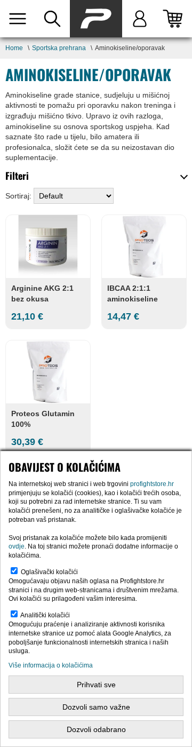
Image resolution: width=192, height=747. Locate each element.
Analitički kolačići (45, 615)
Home (14, 48)
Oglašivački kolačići (49, 572)
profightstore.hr (152, 484)
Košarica (174, 18)
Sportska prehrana (59, 48)
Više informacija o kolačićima (51, 665)
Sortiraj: (19, 196)
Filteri (17, 175)
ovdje (17, 546)
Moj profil (139, 18)
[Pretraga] (52, 18)
